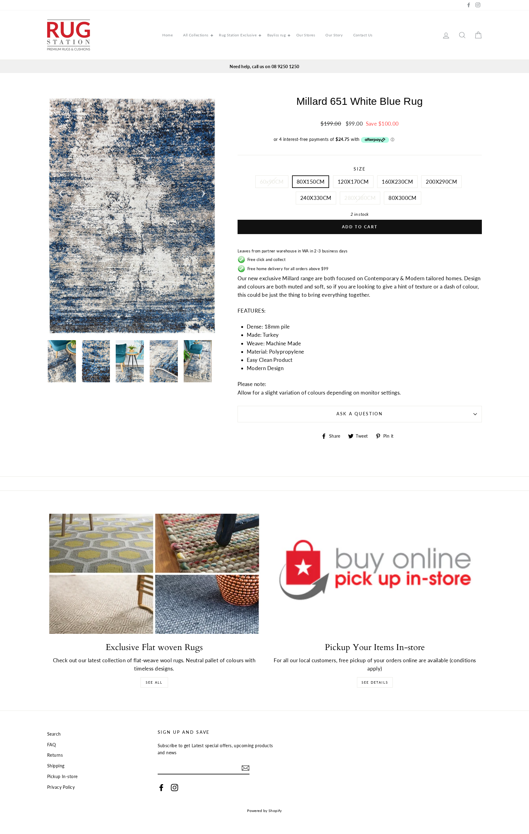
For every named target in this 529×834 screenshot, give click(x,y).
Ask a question (359, 413)
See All (154, 682)
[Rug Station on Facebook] (161, 787)
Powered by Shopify (264, 810)
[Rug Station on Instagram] (174, 787)
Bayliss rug (276, 35)
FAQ (51, 744)
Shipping (55, 765)
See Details (375, 682)
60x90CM (272, 181)
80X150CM (311, 181)
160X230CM (397, 181)
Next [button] (203, 192)
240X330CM (316, 198)
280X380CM (360, 198)
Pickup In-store (62, 776)
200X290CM (441, 181)
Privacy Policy (61, 787)
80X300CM (402, 198)
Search (54, 734)
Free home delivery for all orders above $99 (287, 268)
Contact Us (363, 35)
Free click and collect (265, 259)
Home (167, 35)
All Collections (195, 35)
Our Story (334, 35)
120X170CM (353, 181)
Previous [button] (61, 192)
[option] (264, 66)
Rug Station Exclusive (238, 35)
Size (360, 169)
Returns (55, 755)
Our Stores (305, 35)
